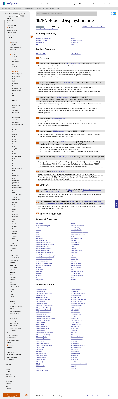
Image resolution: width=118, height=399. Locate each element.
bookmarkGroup (17, 86)
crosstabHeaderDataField (43, 248)
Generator (10, 23)
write (13, 238)
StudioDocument (14, 340)
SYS (7, 386)
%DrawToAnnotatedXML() (44, 345)
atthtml (14, 66)
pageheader (15, 183)
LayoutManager (12, 25)
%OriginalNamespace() (78, 293)
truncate (73, 261)
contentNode (16, 117)
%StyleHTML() (75, 310)
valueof (14, 231)
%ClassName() (40, 301)
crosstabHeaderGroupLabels (44, 253)
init (13, 151)
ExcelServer (13, 246)
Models (13, 248)
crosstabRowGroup (42, 261)
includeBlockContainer (77, 226)
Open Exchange (70, 4)
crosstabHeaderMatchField (44, 259)
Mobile (11, 28)
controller (15, 120)
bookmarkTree (16, 91)
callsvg (14, 98)
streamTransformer (15, 328)
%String (70, 190)
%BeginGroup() (40, 295)
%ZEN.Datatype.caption (68, 142)
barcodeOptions (17, 74)
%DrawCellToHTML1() (42, 328)
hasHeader (39, 273)
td (13, 212)
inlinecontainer (16, 156)
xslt (13, 243)
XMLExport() (74, 335)
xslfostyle (74, 280)
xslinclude (15, 241)
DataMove (9, 374)
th (13, 221)
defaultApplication (15, 287)
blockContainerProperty (43, 226)
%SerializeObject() (76, 306)
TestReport (13, 272)
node (13, 170)
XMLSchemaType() (76, 347)
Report (48, 8)
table (13, 204)
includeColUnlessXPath (78, 234)
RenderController (15, 258)
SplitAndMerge (14, 270)
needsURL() (74, 360)
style (72, 246)
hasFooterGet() (75, 351)
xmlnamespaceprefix (77, 275)
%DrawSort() (40, 341)
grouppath (39, 269)
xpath (72, 277)
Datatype (13, 52)
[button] (37, 58)
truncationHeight (76, 263)
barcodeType (40, 42)
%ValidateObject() (76, 314)
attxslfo (14, 69)
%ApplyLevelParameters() (44, 293)
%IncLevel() (39, 362)
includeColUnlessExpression (79, 232)
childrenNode (16, 105)
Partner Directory (109, 4)
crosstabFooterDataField (43, 242)
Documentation (46, 4)
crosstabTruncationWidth (43, 265)
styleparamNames (76, 250)
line (13, 161)
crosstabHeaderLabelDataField (45, 257)
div (13, 127)
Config (8, 371)
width (72, 269)
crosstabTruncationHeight (44, 263)
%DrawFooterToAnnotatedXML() (46, 333)
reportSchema (14, 325)
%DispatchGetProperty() (43, 312)
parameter (15, 190)
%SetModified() (75, 308)
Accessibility (108, 396)
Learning (34, 4)
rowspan (73, 240)
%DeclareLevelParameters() (44, 306)
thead (14, 224)
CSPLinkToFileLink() (76, 320)
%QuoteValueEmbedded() (78, 299)
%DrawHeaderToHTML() (43, 339)
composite (15, 112)
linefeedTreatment (76, 238)
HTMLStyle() (74, 328)
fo (13, 132)
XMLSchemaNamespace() (78, 345)
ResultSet (12, 262)
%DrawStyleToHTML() (42, 343)
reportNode (13, 318)
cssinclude (15, 122)
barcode (57, 8)
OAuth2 (8, 384)
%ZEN (43, 8)
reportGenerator (15, 313)
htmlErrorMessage (76, 40)
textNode (15, 216)
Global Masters (84, 4)
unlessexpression (76, 267)
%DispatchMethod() (42, 314)
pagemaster (15, 185)
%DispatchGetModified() (43, 310)
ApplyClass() (74, 318)
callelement (13, 284)
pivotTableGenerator (16, 306)
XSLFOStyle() (75, 349)
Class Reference (27, 8)
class (13, 107)
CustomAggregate (15, 47)
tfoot (13, 219)
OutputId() (74, 330)
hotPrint (12, 296)
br (13, 93)
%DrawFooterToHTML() (43, 335)
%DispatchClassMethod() (43, 308)
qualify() (73, 366)
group (14, 139)
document (15, 129)
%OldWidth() (75, 291)
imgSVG (14, 149)
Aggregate (14, 42)
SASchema (15, 61)
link (13, 163)
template (15, 214)
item (13, 158)
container (15, 115)
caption (14, 100)
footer (14, 137)
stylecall (73, 248)
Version (12, 275)
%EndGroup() (40, 347)
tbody (14, 209)
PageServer (10, 35)
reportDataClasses (15, 311)
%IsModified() (40, 366)
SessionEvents (11, 338)
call (13, 95)
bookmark (15, 83)
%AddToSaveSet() (41, 289)
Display (52, 8)
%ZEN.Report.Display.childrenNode (93, 27)
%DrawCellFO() (40, 322)
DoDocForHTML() (76, 324)
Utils (8, 350)
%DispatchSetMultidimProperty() (46, 318)
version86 (15, 236)
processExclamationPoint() (79, 364)
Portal (10, 37)
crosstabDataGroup (42, 240)
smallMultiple (16, 199)
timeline (14, 226)
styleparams (74, 253)
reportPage (13, 321)
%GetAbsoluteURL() (42, 355)
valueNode (13, 330)
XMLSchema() (75, 343)
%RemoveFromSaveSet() (78, 303)
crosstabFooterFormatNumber (45, 244)
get (11, 292)
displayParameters (17, 124)
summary (15, 202)
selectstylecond (75, 242)
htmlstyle (39, 275)
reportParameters (15, 323)
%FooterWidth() (41, 353)
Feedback (116, 203)
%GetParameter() (41, 357)
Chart (15, 59)
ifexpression (40, 280)
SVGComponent (13, 335)
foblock (14, 134)
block (14, 78)
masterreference (17, 168)
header (14, 141)
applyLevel (39, 223)
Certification (96, 4)
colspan (38, 236)
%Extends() (39, 351)
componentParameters (14, 354)
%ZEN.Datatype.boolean (65, 157)
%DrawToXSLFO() (76, 54)
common (15, 110)
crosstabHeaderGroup (42, 250)
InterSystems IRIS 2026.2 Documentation (12, 395)
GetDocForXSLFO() (76, 326)
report (14, 192)
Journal (8, 379)
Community (58, 4)
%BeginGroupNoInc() (42, 297)
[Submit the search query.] (95, 14)
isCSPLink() (74, 357)
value (72, 44)
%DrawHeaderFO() (41, 337)
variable (14, 233)
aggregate (13, 277)
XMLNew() (74, 341)
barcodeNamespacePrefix (43, 38)
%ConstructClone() (41, 303)
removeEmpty (75, 42)
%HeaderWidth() (41, 360)
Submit (9, 342)
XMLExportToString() (77, 339)
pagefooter (15, 180)
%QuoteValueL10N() (77, 301)
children (38, 230)
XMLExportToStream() (77, 337)
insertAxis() (74, 355)
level (72, 236)
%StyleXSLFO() (75, 312)
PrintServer (13, 253)
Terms (93, 396)
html (13, 144)
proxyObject (11, 359)
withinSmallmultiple (77, 271)
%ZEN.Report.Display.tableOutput (47, 29)
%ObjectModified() (76, 289)
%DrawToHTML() (41, 54)
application (10, 352)
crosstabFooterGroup (42, 246)
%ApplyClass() (40, 291)
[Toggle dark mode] (113, 13)
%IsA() (38, 364)
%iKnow (8, 364)
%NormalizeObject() (42, 370)
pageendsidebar (17, 178)
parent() (73, 362)
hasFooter (39, 271)
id (36, 277)
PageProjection (11, 32)
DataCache (13, 49)
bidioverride (16, 76)
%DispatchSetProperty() (43, 320)
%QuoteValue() (75, 297)
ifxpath (73, 223)
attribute (12, 279)
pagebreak (15, 175)
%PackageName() (76, 295)
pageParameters (12, 357)
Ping (11, 250)
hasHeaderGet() (75, 353)
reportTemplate (17, 195)
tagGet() (73, 368)
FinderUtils (10, 20)
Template (11, 345)
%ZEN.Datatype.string (72, 63)
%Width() (73, 316)
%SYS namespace (36, 8)
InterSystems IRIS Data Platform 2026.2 (11, 8)
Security (8, 388)
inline (14, 153)
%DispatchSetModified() (43, 316)
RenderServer (14, 260)
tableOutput (16, 207)
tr (12, 229)
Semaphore (13, 267)
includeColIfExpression (77, 228)
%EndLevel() (40, 349)
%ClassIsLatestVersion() (43, 299)
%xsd (7, 367)
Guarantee (99, 396)
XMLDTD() (74, 333)
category (15, 103)
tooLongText (74, 259)
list (13, 166)
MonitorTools (10, 381)
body (13, 81)
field (37, 44)
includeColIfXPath (76, 230)
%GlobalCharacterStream (92, 190)
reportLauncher (14, 316)
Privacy (89, 396)
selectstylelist (75, 244)
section (14, 197)
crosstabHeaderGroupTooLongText (46, 255)
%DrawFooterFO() (41, 330)
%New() (38, 368)
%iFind (8, 362)
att (13, 64)
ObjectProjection (12, 30)
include (12, 299)
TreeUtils (9, 347)
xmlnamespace (75, 273)
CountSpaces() (75, 322)
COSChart (16, 57)
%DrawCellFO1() (41, 324)
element (12, 289)
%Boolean (73, 192)
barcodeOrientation (42, 40)
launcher (12, 301)
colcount (38, 234)
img (13, 146)
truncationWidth (76, 265)
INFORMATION (10, 376)
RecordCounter (14, 255)
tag (72, 255)
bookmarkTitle (16, 88)
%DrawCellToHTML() (42, 326)
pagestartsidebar (17, 187)
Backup (8, 369)
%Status (84, 192)
